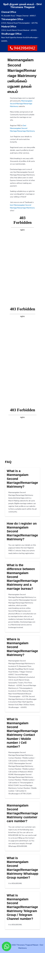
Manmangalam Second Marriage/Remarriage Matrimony (21, 103)
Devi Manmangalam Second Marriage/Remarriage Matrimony (22, 128)
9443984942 (24, 48)
